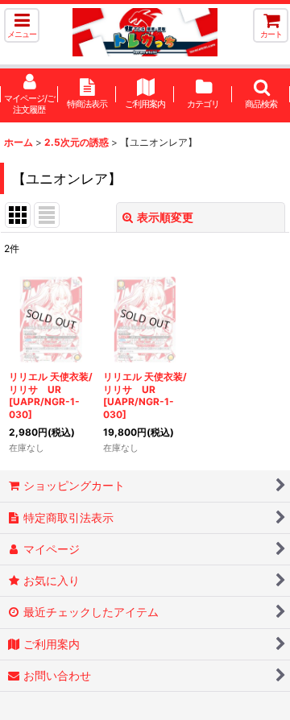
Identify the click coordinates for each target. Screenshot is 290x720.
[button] (21, 25)
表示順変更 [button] (165, 217)
